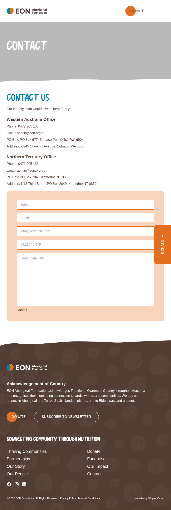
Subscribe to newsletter (66, 416)
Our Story (16, 466)
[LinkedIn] (24, 484)
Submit (22, 310)
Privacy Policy (68, 498)
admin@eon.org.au (31, 133)
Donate (94, 451)
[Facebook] (9, 484)
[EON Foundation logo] (27, 11)
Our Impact (97, 466)
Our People (17, 474)
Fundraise (96, 459)
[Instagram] (16, 484)
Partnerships (18, 459)
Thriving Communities (27, 451)
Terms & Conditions (89, 498)
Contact (94, 474)
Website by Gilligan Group (149, 498)
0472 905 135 (28, 126)
